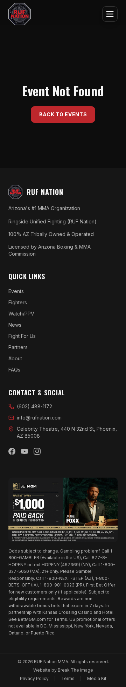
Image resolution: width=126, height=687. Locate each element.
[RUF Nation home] (19, 14)
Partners (18, 347)
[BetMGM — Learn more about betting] (63, 510)
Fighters (17, 302)
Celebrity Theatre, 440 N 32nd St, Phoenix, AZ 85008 (67, 432)
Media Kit (96, 678)
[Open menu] (110, 14)
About (15, 358)
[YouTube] (24, 451)
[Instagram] (37, 451)
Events (16, 291)
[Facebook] (11, 451)
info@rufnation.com (39, 418)
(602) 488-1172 (34, 406)
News (14, 325)
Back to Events (63, 114)
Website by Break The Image (63, 670)
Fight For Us (22, 336)
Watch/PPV (21, 314)
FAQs (14, 370)
